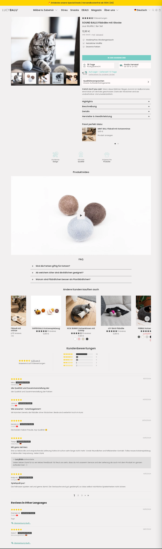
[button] (87, 18)
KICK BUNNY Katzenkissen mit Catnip (81, 329)
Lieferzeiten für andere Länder (102, 74)
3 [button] (81, 514)
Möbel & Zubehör (43, 10)
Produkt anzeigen (105, 135)
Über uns (109, 10)
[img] (16, 397)
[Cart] (160, 10)
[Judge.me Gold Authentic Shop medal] (75, 377)
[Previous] (14, 318)
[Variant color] (75, 339)
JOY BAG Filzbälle (116, 328)
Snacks (74, 10)
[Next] (147, 318)
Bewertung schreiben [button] (130, 356)
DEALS (85, 10)
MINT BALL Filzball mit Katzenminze (114, 129)
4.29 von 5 (35, 358)
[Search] (153, 10)
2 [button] (78, 514)
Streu (64, 10)
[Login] (156, 10)
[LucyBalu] (10, 10)
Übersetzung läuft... (22, 541)
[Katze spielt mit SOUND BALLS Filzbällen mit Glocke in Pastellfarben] (45, 51)
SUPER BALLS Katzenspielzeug (46, 328)
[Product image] (81, 311)
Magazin (96, 10)
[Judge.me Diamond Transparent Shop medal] (87, 377)
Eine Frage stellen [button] (130, 362)
